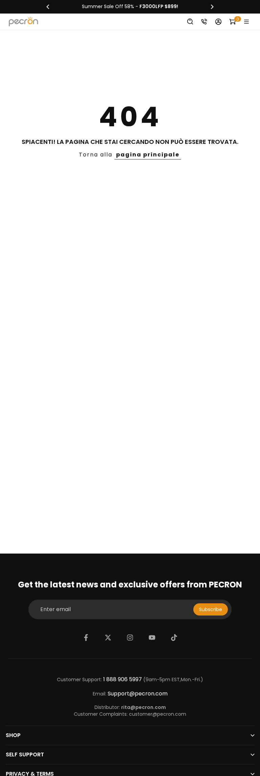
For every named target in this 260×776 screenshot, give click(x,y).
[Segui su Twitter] (108, 637)
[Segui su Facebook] (86, 637)
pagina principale (147, 154)
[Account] (218, 22)
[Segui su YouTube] (152, 637)
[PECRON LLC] (130, 7)
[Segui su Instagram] (130, 637)
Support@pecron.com (138, 693)
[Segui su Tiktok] (174, 637)
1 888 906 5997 (122, 679)
